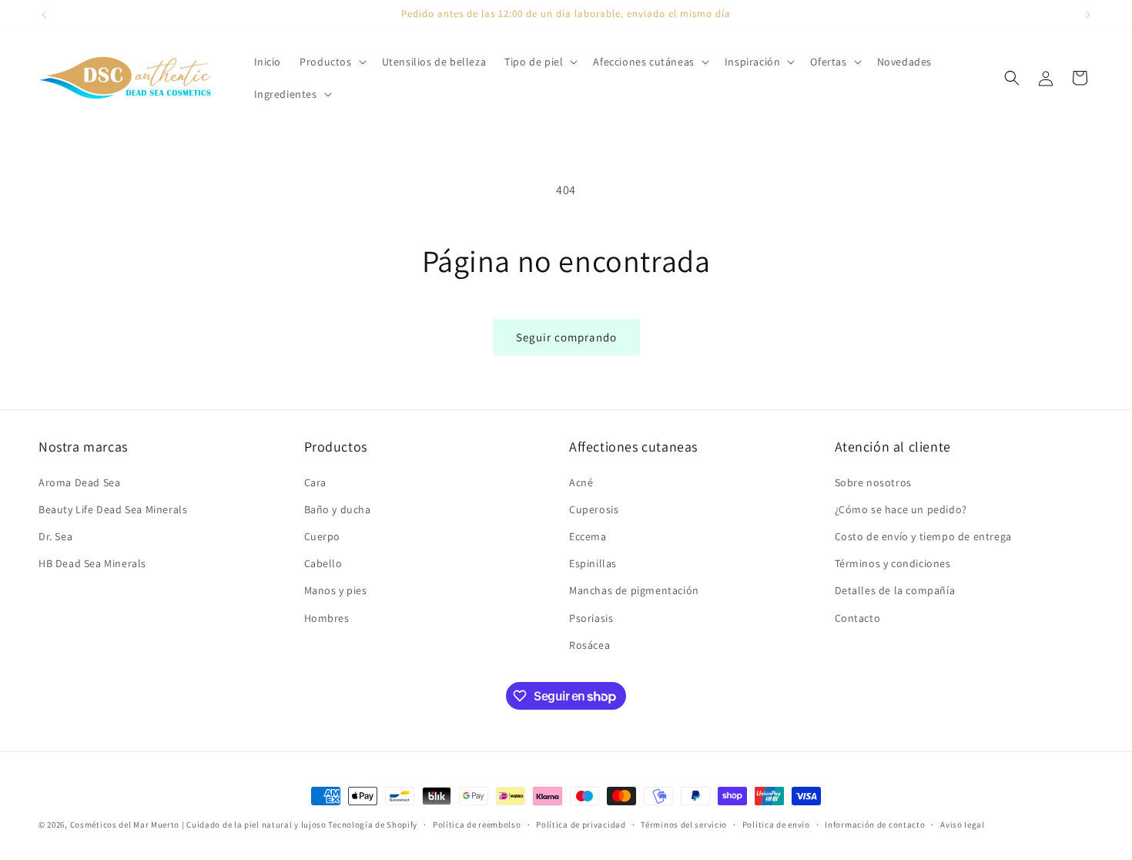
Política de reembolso (477, 824)
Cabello (323, 563)
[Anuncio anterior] (44, 14)
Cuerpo (322, 536)
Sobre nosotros (873, 482)
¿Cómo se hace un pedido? (901, 509)
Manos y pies (335, 590)
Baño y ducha (337, 509)
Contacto (858, 618)
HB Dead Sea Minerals (92, 563)
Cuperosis (593, 509)
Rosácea (589, 645)
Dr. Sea (55, 536)
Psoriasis (591, 618)
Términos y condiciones (893, 563)
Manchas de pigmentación (634, 590)
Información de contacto (875, 824)
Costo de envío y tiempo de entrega (923, 536)
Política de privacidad (580, 824)
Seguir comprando (566, 337)
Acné (581, 482)
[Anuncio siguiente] (1088, 14)
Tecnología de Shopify (372, 824)
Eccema (588, 536)
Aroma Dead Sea (79, 482)
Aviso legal (962, 824)
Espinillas (593, 563)
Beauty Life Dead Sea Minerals (113, 509)
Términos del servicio (684, 824)
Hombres (327, 618)
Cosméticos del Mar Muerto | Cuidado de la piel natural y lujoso (198, 824)
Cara (315, 482)
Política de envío (776, 824)
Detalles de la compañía (895, 590)
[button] (331, 61)
